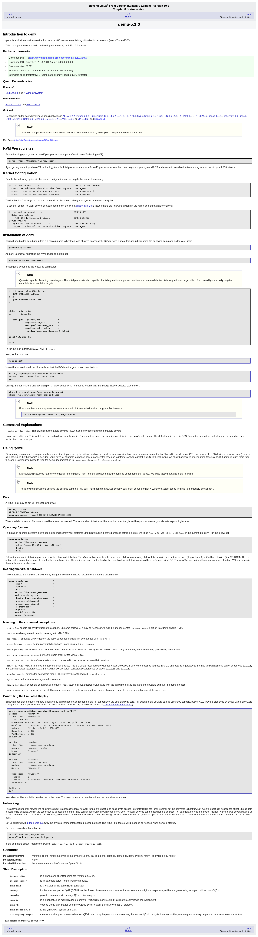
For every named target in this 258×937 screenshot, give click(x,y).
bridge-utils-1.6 (84, 205)
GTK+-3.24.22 (199, 116)
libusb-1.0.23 (215, 116)
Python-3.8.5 (82, 116)
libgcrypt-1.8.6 (231, 116)
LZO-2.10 (17, 119)
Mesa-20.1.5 (41, 119)
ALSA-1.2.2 (69, 116)
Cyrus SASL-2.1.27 (147, 116)
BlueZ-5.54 (115, 116)
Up (128, 13)
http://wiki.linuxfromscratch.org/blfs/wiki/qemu (36, 140)
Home (128, 16)
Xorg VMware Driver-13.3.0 (117, 704)
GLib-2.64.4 (12, 93)
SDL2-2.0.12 (33, 104)
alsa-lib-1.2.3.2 (13, 104)
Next (249, 14)
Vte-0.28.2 (83, 119)
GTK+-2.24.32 (183, 116)
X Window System (33, 93)
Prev (9, 14)
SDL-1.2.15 (55, 119)
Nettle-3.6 (28, 119)
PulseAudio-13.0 (99, 116)
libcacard (99, 119)
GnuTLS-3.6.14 (167, 116)
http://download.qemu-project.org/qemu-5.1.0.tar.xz (58, 57)
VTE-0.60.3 (68, 119)
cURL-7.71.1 (129, 116)
